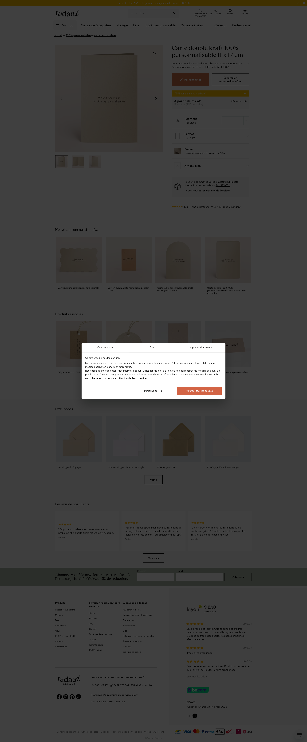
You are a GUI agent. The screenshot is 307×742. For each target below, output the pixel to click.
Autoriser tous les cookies (199, 390)
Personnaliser (151, 390)
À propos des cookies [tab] (201, 347)
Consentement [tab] (105, 347)
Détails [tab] (153, 347)
